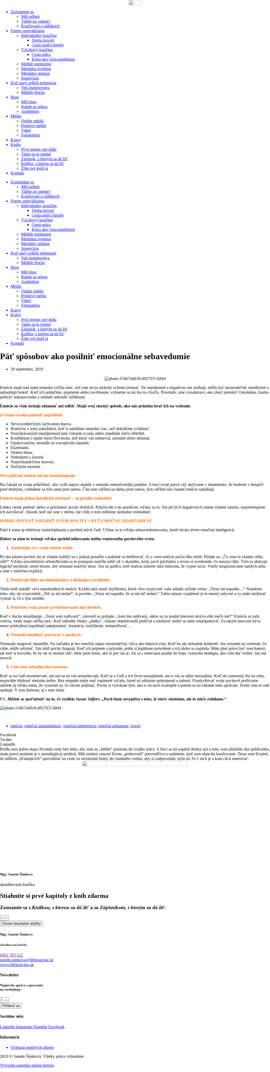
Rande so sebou (34, 106)
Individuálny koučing (39, 35)
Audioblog (30, 111)
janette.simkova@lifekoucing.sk (26, 960)
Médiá (16, 116)
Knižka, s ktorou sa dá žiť (42, 163)
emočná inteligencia (79, 726)
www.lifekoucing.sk (17, 964)
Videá (26, 130)
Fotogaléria (30, 135)
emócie (16, 726)
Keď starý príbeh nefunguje (33, 83)
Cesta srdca (41, 54)
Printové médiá (33, 125)
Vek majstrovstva (35, 87)
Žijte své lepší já (34, 168)
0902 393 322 (11, 955)
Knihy (16, 144)
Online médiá (32, 121)
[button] (135, 735)
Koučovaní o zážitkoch (40, 26)
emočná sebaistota (113, 726)
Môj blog (28, 102)
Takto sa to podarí (36, 154)
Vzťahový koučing (37, 49)
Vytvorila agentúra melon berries (27, 1065)
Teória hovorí (43, 40)
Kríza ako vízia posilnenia (53, 59)
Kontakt (17, 173)
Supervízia (30, 78)
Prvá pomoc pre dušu (38, 149)
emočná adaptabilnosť (43, 726)
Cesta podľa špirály (48, 45)
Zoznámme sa (22, 11)
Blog (15, 97)
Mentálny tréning (35, 73)
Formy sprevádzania (27, 30)
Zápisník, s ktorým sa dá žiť (44, 159)
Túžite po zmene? (36, 21)
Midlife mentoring (36, 64)
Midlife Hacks (33, 92)
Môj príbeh (30, 16)
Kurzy (16, 140)
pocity (136, 726)
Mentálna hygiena (36, 68)
